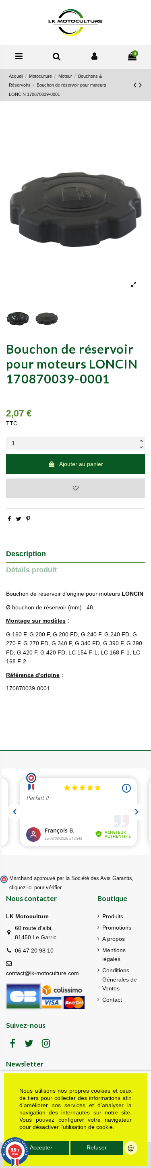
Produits (112, 916)
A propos (113, 939)
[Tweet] (18, 519)
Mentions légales (114, 954)
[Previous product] (136, 84)
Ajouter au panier (81, 464)
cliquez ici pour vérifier (35, 887)
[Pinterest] (28, 519)
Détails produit (31, 570)
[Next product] (140, 84)
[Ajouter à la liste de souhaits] (75, 488)
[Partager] (9, 519)
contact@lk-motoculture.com (42, 973)
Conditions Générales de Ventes (119, 979)
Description (26, 554)
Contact (112, 999)
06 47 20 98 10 (34, 950)
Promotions (116, 927)
